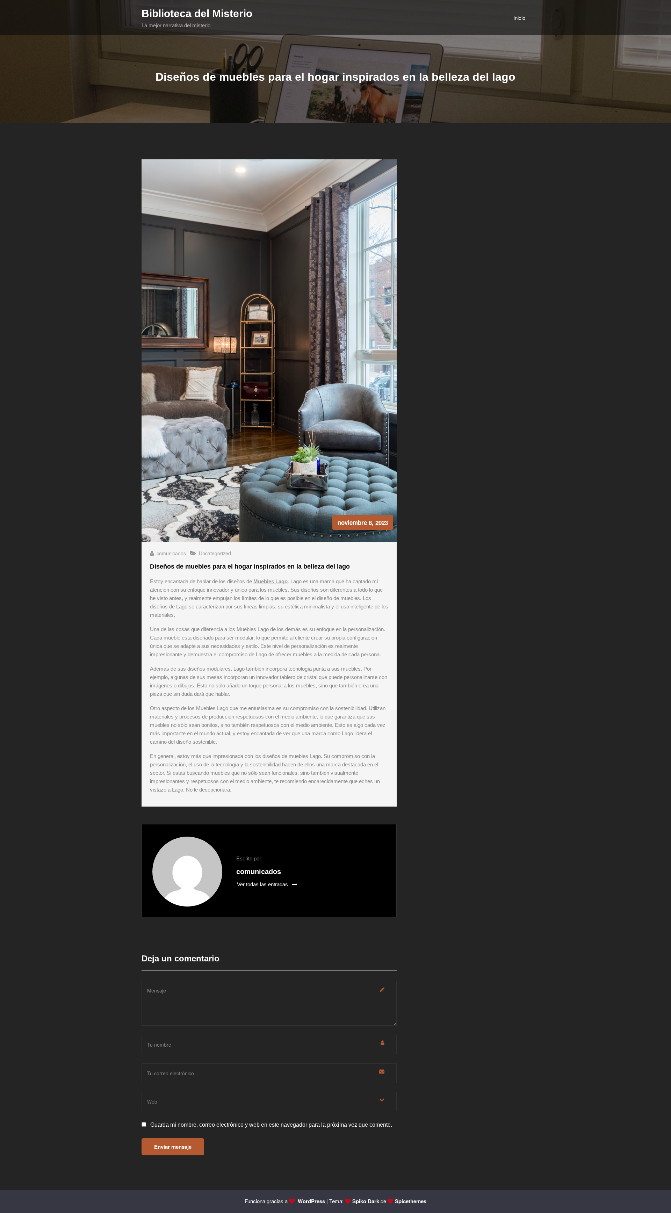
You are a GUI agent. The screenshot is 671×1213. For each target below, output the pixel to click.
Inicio (519, 17)
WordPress (310, 1201)
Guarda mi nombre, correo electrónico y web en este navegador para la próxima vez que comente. (271, 1125)
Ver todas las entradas (263, 884)
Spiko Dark (365, 1201)
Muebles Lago (270, 581)
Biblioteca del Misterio (197, 13)
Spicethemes (410, 1201)
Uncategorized (215, 553)
